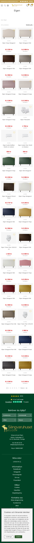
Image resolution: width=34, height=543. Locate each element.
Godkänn (18, 536)
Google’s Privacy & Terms (19, 530)
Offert (5, 420)
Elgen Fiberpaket (25, 119)
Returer (21, 420)
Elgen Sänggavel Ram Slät (8, 324)
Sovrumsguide (17, 474)
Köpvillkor (17, 490)
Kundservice (6, 415)
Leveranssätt (22, 415)
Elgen (8, 40)
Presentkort (17, 480)
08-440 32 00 (18, 443)
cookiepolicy (21, 532)
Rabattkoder (17, 469)
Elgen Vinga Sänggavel (8, 43)
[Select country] (7, 5)
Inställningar (9, 536)
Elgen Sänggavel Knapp (8, 94)
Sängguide (17, 472)
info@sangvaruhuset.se (17, 444)
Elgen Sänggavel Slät (25, 43)
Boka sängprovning (17, 500)
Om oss (17, 477)
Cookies (17, 487)
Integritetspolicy (17, 493)
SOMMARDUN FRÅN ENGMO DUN (9, 1)
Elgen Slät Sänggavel (25, 170)
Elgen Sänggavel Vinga (8, 119)
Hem (2, 20)
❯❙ (26, 388)
